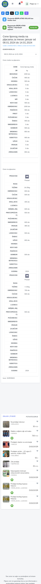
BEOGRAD (13, 74)
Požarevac (12, 218)
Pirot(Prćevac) (11, 214)
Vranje (14, 226)
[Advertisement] (20, 398)
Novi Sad (13, 247)
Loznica (13, 205)
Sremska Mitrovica (13, 259)
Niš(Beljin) (12, 209)
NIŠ (16, 99)
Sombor (13, 254)
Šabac (14, 236)
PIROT (15, 113)
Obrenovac (12, 191)
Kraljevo (13, 202)
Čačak (14, 195)
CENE (15, 67)
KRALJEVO (13, 88)
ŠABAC (14, 121)
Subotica (13, 264)
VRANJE (14, 145)
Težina (14, 187)
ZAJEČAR (13, 148)
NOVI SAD (13, 103)
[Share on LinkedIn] (7, 13)
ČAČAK (14, 78)
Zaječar (13, 229)
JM (16, 70)
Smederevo (12, 222)
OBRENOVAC (12, 106)
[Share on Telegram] (17, 13)
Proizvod (13, 176)
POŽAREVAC (12, 117)
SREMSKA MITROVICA (13, 133)
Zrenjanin (13, 268)
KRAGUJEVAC (12, 85)
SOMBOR (13, 128)
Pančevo (13, 251)
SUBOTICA (13, 137)
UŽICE (15, 141)
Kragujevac (12, 198)
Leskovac (13, 233)
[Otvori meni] (12, 4)
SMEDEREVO (12, 124)
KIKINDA (14, 81)
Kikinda (14, 244)
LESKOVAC (13, 92)
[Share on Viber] (26, 13)
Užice (15, 240)
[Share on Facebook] (2, 13)
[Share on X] (12, 13)
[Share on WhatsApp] (21, 13)
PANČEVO (13, 110)
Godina (14, 271)
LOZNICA (13, 96)
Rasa (15, 184)
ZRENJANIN (13, 152)
